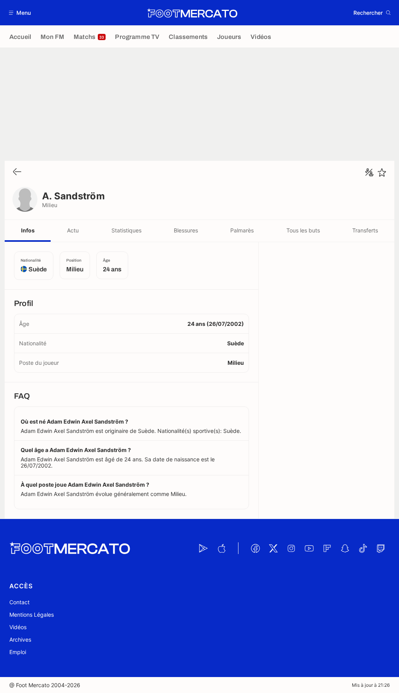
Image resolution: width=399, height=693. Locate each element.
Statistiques (126, 230)
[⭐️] (382, 172)
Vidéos (17, 627)
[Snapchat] (345, 548)
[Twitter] (273, 548)
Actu (73, 230)
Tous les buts (303, 230)
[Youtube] (309, 548)
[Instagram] (291, 548)
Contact (19, 602)
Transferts (365, 230)
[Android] (203, 548)
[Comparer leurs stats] (369, 172)
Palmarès (242, 230)
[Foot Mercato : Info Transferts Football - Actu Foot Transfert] (192, 13)
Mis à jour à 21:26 (371, 685)
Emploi (17, 652)
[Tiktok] (363, 548)
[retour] (17, 172)
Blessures (186, 230)
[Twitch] (381, 548)
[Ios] (221, 548)
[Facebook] (255, 548)
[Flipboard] (327, 548)
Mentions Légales (31, 614)
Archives (20, 639)
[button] (20, 12)
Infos (28, 230)
